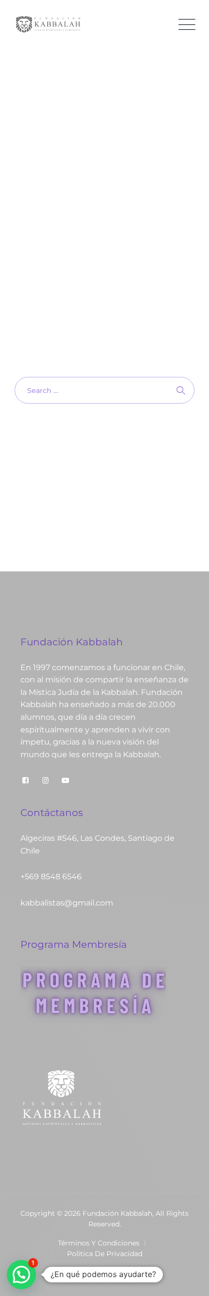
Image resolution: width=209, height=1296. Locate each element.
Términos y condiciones (98, 1243)
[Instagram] (45, 780)
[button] (21, 1274)
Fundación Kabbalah (117, 1213)
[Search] (181, 390)
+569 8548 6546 (51, 876)
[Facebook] (25, 780)
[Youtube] (65, 780)
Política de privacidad (104, 1253)
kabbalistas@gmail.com (66, 902)
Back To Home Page (99, 438)
